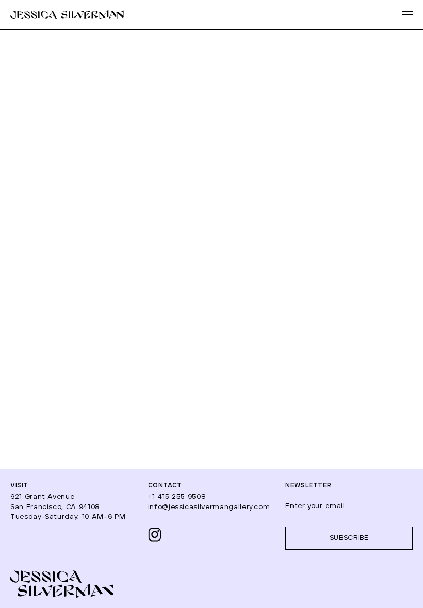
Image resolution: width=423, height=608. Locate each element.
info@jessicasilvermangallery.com (209, 507)
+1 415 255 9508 (177, 497)
